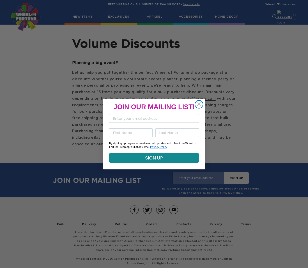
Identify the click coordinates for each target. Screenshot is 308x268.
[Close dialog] (199, 104)
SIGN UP (154, 158)
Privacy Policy (158, 147)
